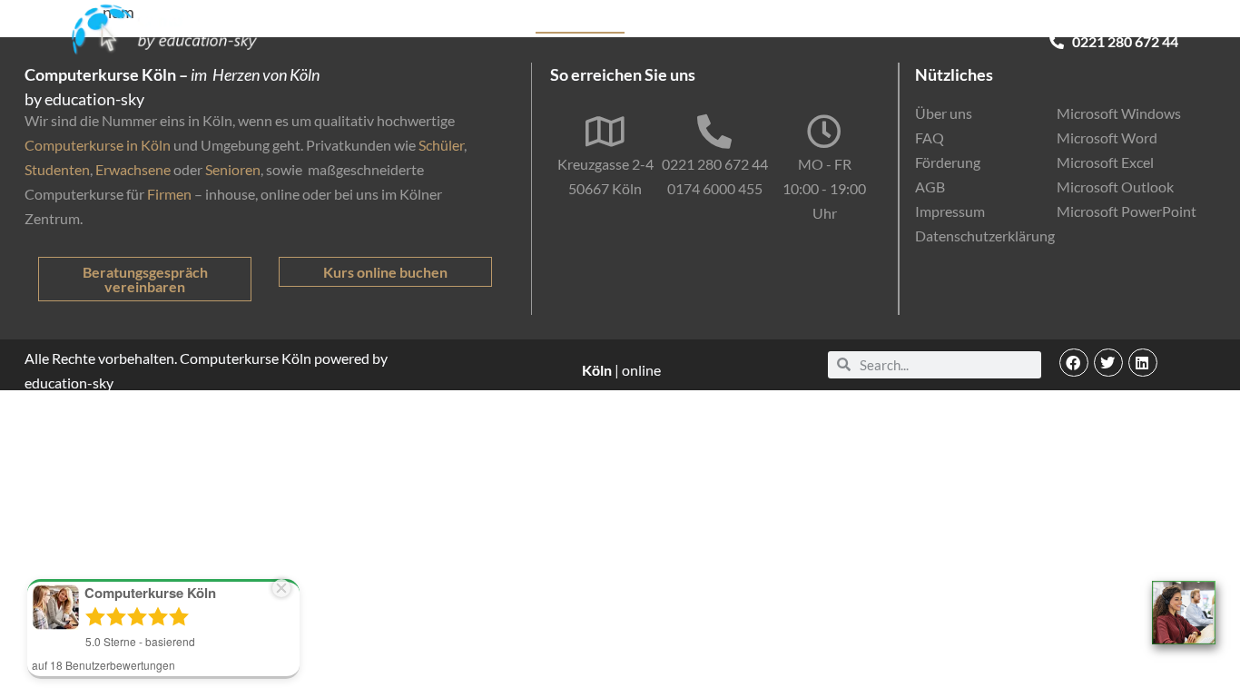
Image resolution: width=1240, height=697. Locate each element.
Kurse (498, 23)
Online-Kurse (897, 23)
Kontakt (1152, 23)
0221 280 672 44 (715, 163)
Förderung (803, 23)
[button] (1073, 363)
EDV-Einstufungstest (1024, 23)
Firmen (169, 193)
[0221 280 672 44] (714, 131)
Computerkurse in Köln (98, 144)
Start (446, 23)
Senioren (233, 169)
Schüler (441, 144)
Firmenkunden (707, 23)
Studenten (57, 169)
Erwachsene (133, 169)
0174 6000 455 (715, 188)
